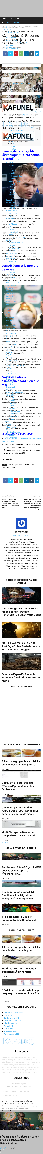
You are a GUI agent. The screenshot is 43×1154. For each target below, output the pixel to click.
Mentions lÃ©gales (19, 1084)
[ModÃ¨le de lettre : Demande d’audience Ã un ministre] (21, 960)
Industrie (12, 195)
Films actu (10, 424)
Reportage (10, 382)
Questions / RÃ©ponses (14, 392)
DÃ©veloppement (15, 181)
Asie (10, 227)
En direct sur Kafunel (16, 130)
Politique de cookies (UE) (12, 1096)
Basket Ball (10, 288)
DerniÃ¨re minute (15, 128)
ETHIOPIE (19, 464)
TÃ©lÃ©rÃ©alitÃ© (13, 432)
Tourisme (12, 272)
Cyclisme (9, 291)
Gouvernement (14, 248)
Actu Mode (12, 398)
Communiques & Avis (13, 154)
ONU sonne (6, 467)
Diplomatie (12, 216)
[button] (5, 117)
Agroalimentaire (14, 168)
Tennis (8, 307)
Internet (9, 357)
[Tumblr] (31, 480)
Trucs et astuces (12, 344)
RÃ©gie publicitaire (10, 1092)
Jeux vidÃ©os (11, 360)
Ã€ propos (6, 1086)
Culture (8, 138)
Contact (7, 51)
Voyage (11, 419)
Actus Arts (12, 144)
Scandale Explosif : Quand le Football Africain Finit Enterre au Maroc (21, 677)
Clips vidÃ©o (11, 427)
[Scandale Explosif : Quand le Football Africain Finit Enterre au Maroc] (21, 661)
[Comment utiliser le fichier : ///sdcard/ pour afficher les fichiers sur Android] (21, 774)
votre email (6, 97)
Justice (11, 264)
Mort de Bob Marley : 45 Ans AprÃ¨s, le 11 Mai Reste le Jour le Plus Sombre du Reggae (21, 646)
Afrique (11, 221)
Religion (11, 269)
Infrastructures (14, 277)
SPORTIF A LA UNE (13, 283)
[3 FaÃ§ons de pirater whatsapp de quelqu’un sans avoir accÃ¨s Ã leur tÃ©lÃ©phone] (21, 982)
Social (11, 267)
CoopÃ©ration (14, 213)
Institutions (12, 251)
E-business (10, 352)
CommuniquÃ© (14, 160)
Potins (8, 339)
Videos (6, 422)
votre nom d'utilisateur (10, 68)
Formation (12, 261)
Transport (9, 275)
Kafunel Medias (11, 37)
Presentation (8, 29)
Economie (9, 162)
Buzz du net (10, 320)
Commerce (12, 179)
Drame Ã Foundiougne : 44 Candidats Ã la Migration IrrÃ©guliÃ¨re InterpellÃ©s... (19, 895)
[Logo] (18, 140)
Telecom (9, 363)
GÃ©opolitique (11, 211)
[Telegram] (37, 480)
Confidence (10, 323)
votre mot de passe (9, 76)
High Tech (10, 355)
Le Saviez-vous (14, 411)
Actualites (7, 122)
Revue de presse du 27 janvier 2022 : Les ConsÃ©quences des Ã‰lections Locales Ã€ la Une (10, 503)
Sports (6, 280)
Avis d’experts (11, 374)
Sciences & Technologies (13, 347)
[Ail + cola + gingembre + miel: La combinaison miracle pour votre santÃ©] (21, 753)
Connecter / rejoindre (11, 22)
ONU (33, 464)
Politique (9, 240)
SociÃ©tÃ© (10, 259)
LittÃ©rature (13, 152)
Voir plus (5, 842)
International (10, 219)
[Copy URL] (21, 485)
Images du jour (11, 387)
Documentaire (11, 379)
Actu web (9, 349)
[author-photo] (21, 529)
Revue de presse (12, 253)
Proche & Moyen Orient (17, 237)
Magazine (9, 390)
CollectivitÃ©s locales (16, 243)
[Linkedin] (26, 480)
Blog (5, 27)
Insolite (8, 331)
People (8, 336)
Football (9, 299)
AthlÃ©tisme (10, 293)
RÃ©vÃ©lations (12, 341)
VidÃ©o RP (10, 435)
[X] (10, 480)
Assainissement (14, 205)
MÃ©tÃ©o (12, 208)
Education (9, 200)
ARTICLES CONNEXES (17, 580)
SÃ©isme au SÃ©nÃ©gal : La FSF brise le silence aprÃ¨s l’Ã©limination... (21, 870)
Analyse (9, 371)
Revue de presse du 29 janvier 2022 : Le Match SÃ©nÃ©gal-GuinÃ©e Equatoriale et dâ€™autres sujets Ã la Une (32, 504)
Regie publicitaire (12, 48)
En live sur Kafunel (15, 133)
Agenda (11, 157)
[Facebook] (5, 480)
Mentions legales (12, 40)
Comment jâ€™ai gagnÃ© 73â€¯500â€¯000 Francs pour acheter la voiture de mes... (20, 810)
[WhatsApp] (21, 480)
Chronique (10, 376)
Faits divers (8, 312)
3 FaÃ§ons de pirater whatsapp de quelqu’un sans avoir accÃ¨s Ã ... (20, 993)
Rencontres (13, 414)
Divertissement (11, 325)
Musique (9, 430)
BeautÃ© (12, 173)
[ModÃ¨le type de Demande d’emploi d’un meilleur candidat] (21, 824)
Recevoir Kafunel (10, 53)
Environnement (11, 203)
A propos (9, 35)
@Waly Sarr (21, 531)
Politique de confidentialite (18, 43)
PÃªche (11, 197)
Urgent (11, 136)
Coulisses (12, 408)
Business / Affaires (15, 176)
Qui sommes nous (12, 32)
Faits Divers (10, 328)
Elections (12, 245)
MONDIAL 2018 (12, 301)
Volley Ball (9, 309)
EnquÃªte (9, 384)
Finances (12, 192)
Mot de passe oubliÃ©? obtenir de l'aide (16, 83)
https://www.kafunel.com (21, 535)
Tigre (13, 467)
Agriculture (12, 165)
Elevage (11, 187)
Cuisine (11, 406)
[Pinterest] (16, 480)
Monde (11, 235)
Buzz (8, 315)
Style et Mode (11, 395)
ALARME (11, 464)
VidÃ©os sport (11, 438)
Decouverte (8, 368)
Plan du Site (10, 45)
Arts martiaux (11, 285)
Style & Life (13, 416)
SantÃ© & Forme (12, 256)
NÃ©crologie (11, 333)
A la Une (9, 125)
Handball (9, 296)
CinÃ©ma (12, 146)
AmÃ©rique (13, 224)
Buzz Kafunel (11, 317)
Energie (11, 189)
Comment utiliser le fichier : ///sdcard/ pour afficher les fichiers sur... (18, 786)
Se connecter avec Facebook (13, 81)
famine (27, 464)
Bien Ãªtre (12, 403)
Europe (11, 229)
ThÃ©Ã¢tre (13, 149)
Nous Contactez (24, 1092)
